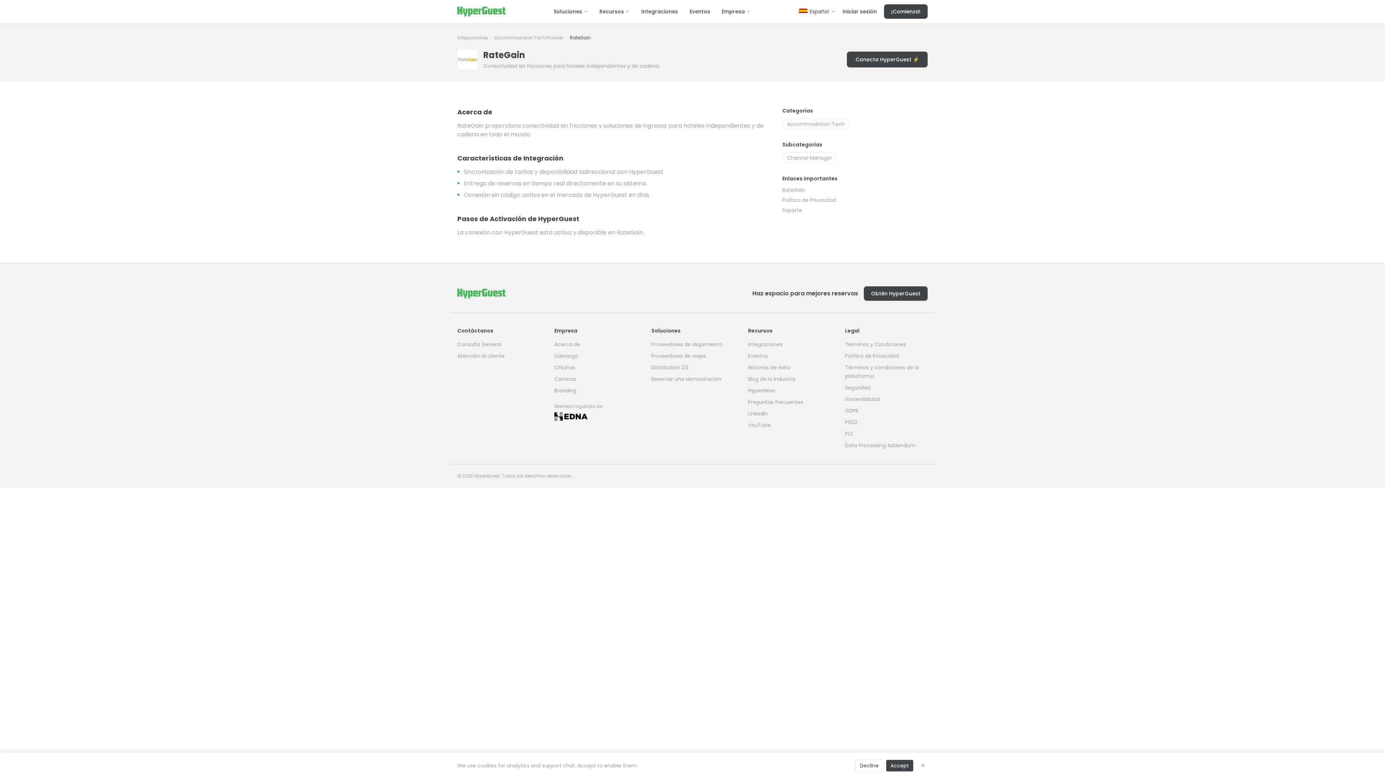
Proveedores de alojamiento (686, 344)
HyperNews (761, 390)
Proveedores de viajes (678, 356)
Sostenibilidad (862, 399)
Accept (900, 765)
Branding (565, 390)
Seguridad (857, 387)
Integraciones (659, 11)
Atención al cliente (481, 356)
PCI (849, 433)
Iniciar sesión (860, 11)
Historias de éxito (769, 367)
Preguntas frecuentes (775, 402)
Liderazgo (566, 356)
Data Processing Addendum (880, 445)
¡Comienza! (905, 11)
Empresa (733, 11)
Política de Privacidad (809, 200)
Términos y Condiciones (875, 344)
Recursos (611, 11)
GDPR (851, 410)
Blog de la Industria (771, 379)
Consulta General (479, 344)
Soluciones (568, 11)
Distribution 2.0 (670, 367)
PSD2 (851, 422)
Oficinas (564, 367)
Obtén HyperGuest (895, 293)
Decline (869, 765)
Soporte (792, 210)
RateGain (793, 190)
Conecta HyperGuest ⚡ (887, 59)
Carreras (565, 379)
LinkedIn (758, 413)
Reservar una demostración (686, 379)
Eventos (700, 11)
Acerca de (567, 344)
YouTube (759, 425)
